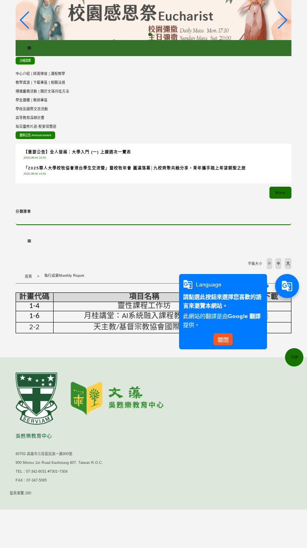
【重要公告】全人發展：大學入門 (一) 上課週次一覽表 (77, 152)
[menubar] (29, 48)
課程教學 (58, 74)
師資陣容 (40, 74)
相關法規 (58, 83)
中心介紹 (23, 74)
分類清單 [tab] (25, 60)
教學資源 (23, 83)
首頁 (28, 276)
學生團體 (23, 100)
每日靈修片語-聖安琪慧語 (36, 127)
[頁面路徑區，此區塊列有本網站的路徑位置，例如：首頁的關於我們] (18, 276)
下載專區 (40, 83)
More (280, 193)
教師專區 (40, 100)
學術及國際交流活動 (32, 109)
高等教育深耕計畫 (30, 118)
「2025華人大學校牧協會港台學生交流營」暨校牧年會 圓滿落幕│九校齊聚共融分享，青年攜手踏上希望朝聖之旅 (135, 168)
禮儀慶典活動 (26, 91)
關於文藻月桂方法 (54, 91)
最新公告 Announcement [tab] (35, 135)
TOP (294, 357)
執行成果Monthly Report (64, 276)
